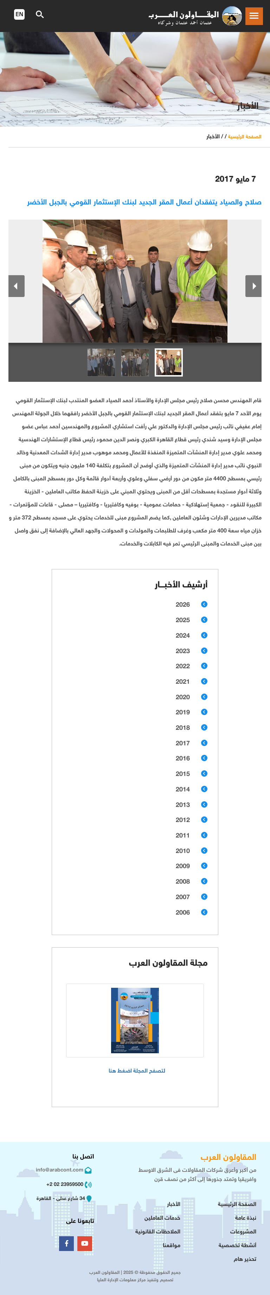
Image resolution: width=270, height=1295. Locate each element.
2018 (183, 728)
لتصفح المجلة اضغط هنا (137, 1071)
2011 (183, 836)
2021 (183, 682)
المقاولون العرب (228, 1158)
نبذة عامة (245, 1218)
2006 (183, 913)
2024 (183, 636)
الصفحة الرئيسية (245, 137)
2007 (183, 898)
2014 (183, 790)
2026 (183, 605)
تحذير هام (245, 1259)
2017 (183, 744)
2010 (183, 851)
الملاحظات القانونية (157, 1232)
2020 (183, 698)
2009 (183, 867)
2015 (183, 774)
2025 (183, 621)
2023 (183, 652)
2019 (183, 713)
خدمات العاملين (162, 1218)
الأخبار (173, 1204)
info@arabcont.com (59, 1170)
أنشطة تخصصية (237, 1246)
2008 (183, 882)
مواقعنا (171, 1246)
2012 (183, 821)
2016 (183, 759)
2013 (183, 805)
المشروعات (243, 1232)
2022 (183, 667)
